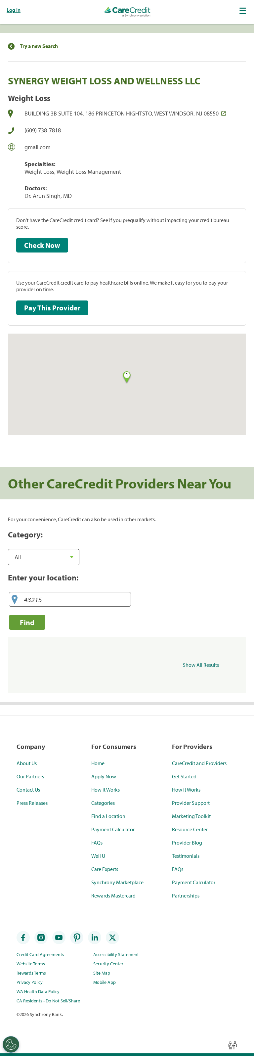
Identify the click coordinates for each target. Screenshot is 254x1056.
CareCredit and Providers (199, 763)
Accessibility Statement (116, 954)
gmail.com (37, 147)
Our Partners (30, 776)
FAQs (97, 842)
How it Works (105, 789)
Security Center (108, 964)
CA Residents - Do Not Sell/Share (48, 1001)
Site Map (101, 973)
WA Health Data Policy (38, 991)
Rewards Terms (31, 973)
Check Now (42, 245)
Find (27, 622)
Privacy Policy (30, 982)
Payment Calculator (113, 829)
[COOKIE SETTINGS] (11, 1044)
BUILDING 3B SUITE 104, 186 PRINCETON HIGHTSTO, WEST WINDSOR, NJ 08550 (121, 113)
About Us (27, 763)
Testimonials (185, 855)
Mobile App (104, 982)
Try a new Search (39, 46)
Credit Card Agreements (40, 954)
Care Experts (104, 869)
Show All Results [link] (201, 665)
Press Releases (32, 803)
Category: (25, 534)
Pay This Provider (52, 307)
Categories (103, 803)
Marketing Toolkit (191, 816)
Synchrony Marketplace (117, 882)
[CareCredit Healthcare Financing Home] (127, 12)
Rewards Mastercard (113, 895)
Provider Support (191, 803)
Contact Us (28, 789)
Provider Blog (187, 842)
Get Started (184, 776)
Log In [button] (14, 10)
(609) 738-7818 (42, 130)
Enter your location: (43, 577)
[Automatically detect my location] (15, 600)
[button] (243, 10)
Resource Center (190, 829)
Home (98, 763)
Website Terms (31, 964)
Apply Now (103, 776)
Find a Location (108, 816)
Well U (98, 855)
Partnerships (185, 895)
